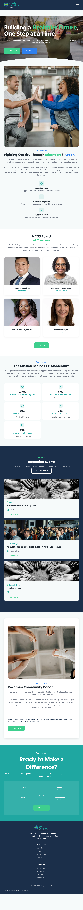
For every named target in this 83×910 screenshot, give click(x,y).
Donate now (41, 808)
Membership (41, 854)
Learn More (29, 51)
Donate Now (41, 857)
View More (41, 345)
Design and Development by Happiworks (16, 890)
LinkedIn (40, 874)
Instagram (40, 877)
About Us (40, 848)
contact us (12, 51)
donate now (16, 728)
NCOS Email (41, 871)
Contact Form (41, 868)
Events (39, 851)
